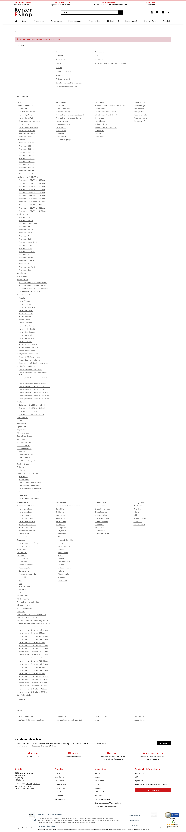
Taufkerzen (60, 106)
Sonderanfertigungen (63, 140)
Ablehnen (135, 825)
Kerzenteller (21, 555)
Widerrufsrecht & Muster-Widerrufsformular (111, 63)
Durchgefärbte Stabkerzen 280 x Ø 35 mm (34, 399)
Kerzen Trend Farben (24, 295)
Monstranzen (63, 552)
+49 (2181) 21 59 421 (100, 5)
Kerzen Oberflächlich (26, 338)
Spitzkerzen (21, 402)
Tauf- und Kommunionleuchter (28, 602)
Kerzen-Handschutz (102, 518)
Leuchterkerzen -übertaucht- (29, 486)
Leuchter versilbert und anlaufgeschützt (31, 614)
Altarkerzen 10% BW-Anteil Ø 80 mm (32, 205)
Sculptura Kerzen (25, 137)
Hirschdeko (138, 506)
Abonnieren (164, 743)
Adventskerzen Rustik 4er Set (105, 112)
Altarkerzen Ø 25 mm (26, 146)
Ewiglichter (21, 611)
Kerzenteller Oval (25, 515)
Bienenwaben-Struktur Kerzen (30, 121)
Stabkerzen (21, 420)
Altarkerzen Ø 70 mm (26, 164)
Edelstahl (22, 577)
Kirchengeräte (61, 527)
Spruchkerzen (61, 130)
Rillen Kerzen (23, 109)
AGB (96, 56)
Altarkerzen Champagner (28, 223)
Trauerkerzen (60, 127)
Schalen (136, 512)
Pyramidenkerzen (101, 121)
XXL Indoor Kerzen (23, 445)
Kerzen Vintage (24, 301)
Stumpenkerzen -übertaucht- (29, 492)
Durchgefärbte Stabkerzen (26, 366)
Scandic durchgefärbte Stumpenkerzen (33, 363)
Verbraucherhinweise (63, 79)
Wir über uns (60, 60)
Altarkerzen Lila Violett (27, 267)
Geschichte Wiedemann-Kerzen (67, 87)
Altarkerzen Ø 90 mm (26, 171)
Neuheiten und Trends (25, 106)
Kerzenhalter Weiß (26, 518)
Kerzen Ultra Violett (26, 313)
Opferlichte (60, 509)
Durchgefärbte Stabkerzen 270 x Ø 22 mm (34, 389)
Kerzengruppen (22, 276)
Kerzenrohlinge (139, 106)
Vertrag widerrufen (153, 790)
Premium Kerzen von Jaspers (27, 473)
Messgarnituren (64, 546)
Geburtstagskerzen (63, 124)
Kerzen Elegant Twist (26, 118)
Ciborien (61, 559)
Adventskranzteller (23, 605)
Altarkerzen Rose (25, 236)
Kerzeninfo (60, 56)
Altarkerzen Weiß (25, 217)
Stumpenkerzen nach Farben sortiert (32, 285)
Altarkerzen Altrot (25, 233)
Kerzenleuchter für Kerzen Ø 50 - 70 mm (33, 661)
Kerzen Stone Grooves (27, 130)
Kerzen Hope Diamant (27, 332)
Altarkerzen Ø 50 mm (26, 158)
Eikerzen (98, 133)
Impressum (41, 826)
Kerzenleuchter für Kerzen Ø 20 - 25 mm (33, 636)
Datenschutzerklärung (52, 744)
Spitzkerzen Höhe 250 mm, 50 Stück (32, 408)
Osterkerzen (99, 137)
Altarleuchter (21, 549)
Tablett (136, 515)
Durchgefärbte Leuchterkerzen (30, 369)
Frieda (97, 720)
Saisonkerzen (59, 781)
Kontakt (58, 63)
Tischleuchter (22, 552)
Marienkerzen (61, 521)
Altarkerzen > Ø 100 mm (28, 174)
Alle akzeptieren (135, 815)
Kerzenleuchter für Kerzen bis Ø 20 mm (33, 627)
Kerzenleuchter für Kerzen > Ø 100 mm (33, 683)
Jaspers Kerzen (139, 716)
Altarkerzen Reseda (26, 258)
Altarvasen (62, 534)
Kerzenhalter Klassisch (27, 524)
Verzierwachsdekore (141, 118)
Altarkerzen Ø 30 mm (26, 149)
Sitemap (59, 67)
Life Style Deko (60, 799)
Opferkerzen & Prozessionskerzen (68, 506)
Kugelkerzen (21, 430)
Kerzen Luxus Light (26, 335)
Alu (20, 580)
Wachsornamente (140, 115)
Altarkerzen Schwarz (26, 261)
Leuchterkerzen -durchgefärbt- (30, 482)
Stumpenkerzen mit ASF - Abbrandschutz (34, 289)
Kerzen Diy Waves (25, 115)
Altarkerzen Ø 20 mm (26, 143)
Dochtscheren (100, 527)
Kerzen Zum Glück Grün (27, 317)
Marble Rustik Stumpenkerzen (30, 357)
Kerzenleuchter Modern (25, 506)
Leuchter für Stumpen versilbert (28, 617)
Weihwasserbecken (65, 568)
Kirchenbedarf (60, 792)
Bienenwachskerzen (24, 442)
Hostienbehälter (64, 562)
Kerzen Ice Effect (25, 124)
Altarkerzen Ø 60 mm (26, 161)
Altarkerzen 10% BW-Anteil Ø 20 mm (32, 180)
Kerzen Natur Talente (27, 326)
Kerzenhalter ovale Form (28, 546)
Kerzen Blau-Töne (25, 323)
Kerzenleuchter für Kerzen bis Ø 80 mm (33, 670)
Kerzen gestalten (61, 784)
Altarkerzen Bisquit (26, 220)
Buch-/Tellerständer (24, 695)
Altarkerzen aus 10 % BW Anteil (28, 177)
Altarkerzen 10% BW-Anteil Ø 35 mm (32, 189)
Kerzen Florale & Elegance (28, 127)
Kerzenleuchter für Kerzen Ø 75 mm (32, 667)
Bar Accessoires (139, 524)
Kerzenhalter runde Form (28, 543)
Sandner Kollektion (140, 720)
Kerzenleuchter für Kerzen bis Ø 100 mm (34, 680)
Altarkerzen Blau (25, 270)
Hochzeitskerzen (62, 121)
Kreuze (60, 543)
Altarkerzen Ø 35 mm (26, 152)
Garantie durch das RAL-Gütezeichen (69, 83)
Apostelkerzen (61, 518)
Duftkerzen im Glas (26, 455)
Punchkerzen (21, 424)
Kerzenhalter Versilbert (27, 531)
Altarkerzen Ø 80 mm (26, 168)
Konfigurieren (134, 820)
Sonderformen (24, 571)
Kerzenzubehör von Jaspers (29, 498)
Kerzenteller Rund (25, 509)
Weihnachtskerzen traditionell (106, 127)
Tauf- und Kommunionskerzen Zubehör (70, 115)
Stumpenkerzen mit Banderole (30, 292)
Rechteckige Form (25, 568)
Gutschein (59, 52)
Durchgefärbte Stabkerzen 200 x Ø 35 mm (34, 393)
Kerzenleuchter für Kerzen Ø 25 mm (32, 633)
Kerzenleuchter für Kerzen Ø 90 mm (32, 673)
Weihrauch (62, 577)
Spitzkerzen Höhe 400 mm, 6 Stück (31, 414)
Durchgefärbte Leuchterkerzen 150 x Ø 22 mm (34, 373)
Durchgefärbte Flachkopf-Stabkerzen (32, 383)
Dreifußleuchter (22, 596)
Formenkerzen (61, 137)
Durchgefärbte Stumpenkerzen (28, 354)
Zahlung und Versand (63, 71)
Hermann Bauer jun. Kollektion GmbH (69, 720)
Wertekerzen (60, 524)
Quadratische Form (26, 565)
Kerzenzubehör (60, 795)
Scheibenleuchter (23, 599)
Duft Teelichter (24, 458)
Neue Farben (23, 298)
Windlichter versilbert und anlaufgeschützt (32, 621)
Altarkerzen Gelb (25, 239)
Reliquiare (61, 549)
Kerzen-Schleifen (101, 512)
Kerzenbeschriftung (141, 121)
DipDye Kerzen (22, 427)
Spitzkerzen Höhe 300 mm (28, 411)
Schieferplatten (24, 586)
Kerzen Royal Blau (25, 341)
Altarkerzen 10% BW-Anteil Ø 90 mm (32, 208)
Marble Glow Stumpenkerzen (29, 360)
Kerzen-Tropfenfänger (103, 509)
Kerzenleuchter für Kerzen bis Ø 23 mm (33, 630)
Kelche (60, 555)
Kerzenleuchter (24, 534)
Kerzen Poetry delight (27, 329)
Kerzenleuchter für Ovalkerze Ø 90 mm (33, 689)
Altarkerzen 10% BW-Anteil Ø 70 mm (32, 202)
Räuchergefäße (63, 574)
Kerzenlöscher (100, 531)
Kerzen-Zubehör (100, 506)
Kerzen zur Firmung (63, 112)
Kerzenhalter (21, 540)
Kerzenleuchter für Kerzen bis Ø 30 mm (33, 639)
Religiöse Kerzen (23, 464)
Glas (20, 593)
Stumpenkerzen (22, 279)
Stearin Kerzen (22, 439)
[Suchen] (120, 12)
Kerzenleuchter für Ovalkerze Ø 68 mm (33, 686)
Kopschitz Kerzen (101, 716)
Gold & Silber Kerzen (24, 436)
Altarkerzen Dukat (25, 245)
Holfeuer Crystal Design (25, 716)
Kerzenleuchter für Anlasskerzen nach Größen (33, 624)
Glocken (61, 565)
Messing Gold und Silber (28, 574)
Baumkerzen (99, 118)
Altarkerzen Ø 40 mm (26, 155)
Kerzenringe (99, 524)
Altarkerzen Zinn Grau (27, 251)
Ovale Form (23, 562)
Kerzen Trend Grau (26, 310)
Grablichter (21, 470)
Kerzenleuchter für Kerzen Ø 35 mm (32, 642)
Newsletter (60, 75)
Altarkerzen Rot (24, 227)
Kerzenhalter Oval (25, 527)
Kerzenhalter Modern (27, 521)
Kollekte (61, 571)
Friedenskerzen (61, 133)
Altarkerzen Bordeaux (27, 230)
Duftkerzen (21, 451)
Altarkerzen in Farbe (24, 214)
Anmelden (151, 5)
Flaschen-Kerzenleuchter (28, 537)
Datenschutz (51, 826)
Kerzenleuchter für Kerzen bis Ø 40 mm (33, 648)
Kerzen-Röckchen (101, 515)
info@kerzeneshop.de (119, 5)
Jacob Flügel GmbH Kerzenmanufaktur (31, 720)
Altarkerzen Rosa (25, 264)
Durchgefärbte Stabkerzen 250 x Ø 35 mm (34, 396)
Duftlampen (62, 580)
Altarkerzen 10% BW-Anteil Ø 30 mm (32, 186)
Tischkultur (138, 521)
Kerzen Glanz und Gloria (28, 344)
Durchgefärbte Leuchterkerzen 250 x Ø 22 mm (34, 379)
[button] (152, 12)
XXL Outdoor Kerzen (24, 448)
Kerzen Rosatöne (25, 304)
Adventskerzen (100, 109)
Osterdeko (137, 509)
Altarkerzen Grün (25, 248)
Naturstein (23, 590)
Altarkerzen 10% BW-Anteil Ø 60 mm (32, 199)
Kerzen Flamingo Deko (27, 307)
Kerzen (57, 773)
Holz (20, 583)
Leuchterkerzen (22, 417)
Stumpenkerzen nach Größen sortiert (32, 282)
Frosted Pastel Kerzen (27, 112)
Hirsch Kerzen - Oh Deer (28, 133)
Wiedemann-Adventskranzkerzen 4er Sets (110, 106)
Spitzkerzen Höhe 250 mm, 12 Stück (32, 405)
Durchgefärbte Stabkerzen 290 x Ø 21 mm (34, 386)
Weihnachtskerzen (101, 124)
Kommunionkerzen (63, 109)
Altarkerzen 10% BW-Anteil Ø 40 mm (32, 192)
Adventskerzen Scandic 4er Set (106, 115)
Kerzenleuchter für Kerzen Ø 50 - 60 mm (33, 655)
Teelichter (20, 467)
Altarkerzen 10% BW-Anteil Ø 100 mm (32, 211)
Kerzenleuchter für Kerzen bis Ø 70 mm (33, 664)
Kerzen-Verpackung (102, 534)
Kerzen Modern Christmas (28, 348)
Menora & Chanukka (24, 608)
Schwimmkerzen (23, 433)
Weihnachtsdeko (140, 518)
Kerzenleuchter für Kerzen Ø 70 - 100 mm (34, 676)
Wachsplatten (139, 112)
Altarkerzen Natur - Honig (28, 242)
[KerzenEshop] (16, 21)
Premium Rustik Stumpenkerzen (31, 489)
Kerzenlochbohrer (101, 521)
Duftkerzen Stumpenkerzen (29, 461)
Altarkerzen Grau (25, 254)
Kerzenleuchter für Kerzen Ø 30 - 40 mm (33, 645)
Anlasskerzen (59, 777)
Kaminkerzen (21, 273)
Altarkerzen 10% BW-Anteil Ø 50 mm (32, 195)
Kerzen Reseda (24, 320)
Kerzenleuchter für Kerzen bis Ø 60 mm (33, 658)
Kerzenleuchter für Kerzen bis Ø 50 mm (33, 652)
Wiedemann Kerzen (63, 716)
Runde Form (23, 559)
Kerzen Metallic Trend (27, 351)
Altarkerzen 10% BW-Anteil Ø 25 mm (32, 183)
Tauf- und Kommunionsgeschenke (68, 118)
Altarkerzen (21, 140)
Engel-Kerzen (99, 130)
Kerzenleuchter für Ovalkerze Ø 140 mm (33, 692)
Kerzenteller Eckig (25, 512)
